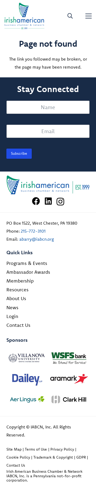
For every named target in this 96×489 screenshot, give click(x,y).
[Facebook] (36, 201)
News (12, 307)
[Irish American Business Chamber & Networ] (48, 184)
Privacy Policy (62, 449)
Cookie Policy (18, 457)
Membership (20, 281)
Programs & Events (26, 263)
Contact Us (18, 325)
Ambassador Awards (28, 272)
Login (12, 316)
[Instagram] (60, 201)
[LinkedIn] (48, 201)
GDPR (81, 457)
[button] (70, 16)
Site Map (14, 449)
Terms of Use (36, 449)
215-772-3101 (33, 231)
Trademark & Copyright (53, 457)
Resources (17, 290)
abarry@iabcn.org (36, 239)
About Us (16, 298)
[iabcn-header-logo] (24, 16)
